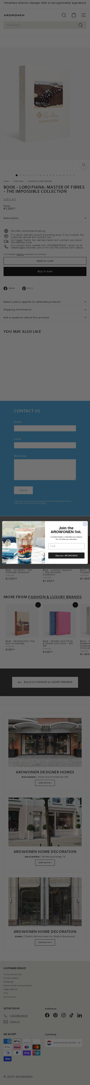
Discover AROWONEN (66, 555)
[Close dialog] (85, 524)
